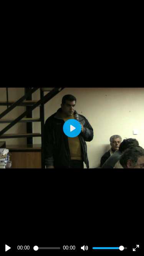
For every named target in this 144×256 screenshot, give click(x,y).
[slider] (46, 248)
